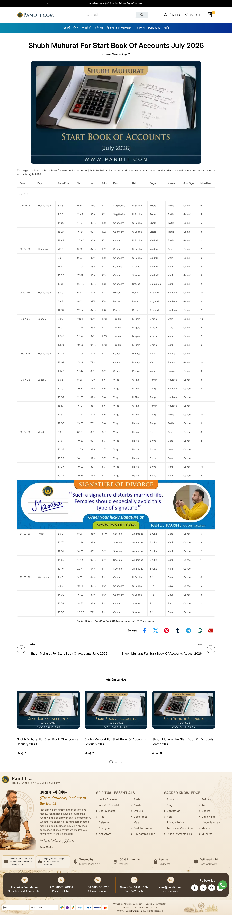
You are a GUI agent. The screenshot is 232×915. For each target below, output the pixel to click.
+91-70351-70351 (61, 887)
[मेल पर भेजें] (211, 630)
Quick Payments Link (179, 834)
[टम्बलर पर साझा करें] (177, 630)
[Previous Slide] (49, 3)
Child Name (209, 816)
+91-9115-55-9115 (97, 887)
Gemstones (140, 816)
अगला (200, 644)
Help (169, 816)
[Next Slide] (182, 3)
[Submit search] (142, 15)
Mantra (206, 828)
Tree (101, 816)
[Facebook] (194, 887)
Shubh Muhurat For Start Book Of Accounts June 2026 (68, 653)
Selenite (104, 822)
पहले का (32, 644)
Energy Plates (107, 810)
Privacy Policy (175, 822)
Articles (206, 799)
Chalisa (206, 810)
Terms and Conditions (180, 828)
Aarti (204, 805)
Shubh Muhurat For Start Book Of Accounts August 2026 (162, 653)
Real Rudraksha (143, 828)
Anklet (137, 799)
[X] (203, 887)
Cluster (138, 805)
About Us (172, 799)
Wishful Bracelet (109, 805)
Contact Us (173, 810)
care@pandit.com (170, 887)
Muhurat (207, 834)
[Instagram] (211, 887)
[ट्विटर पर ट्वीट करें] (155, 630)
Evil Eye (138, 810)
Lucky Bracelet (108, 799)
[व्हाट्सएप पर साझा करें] (199, 630)
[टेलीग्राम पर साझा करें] (188, 630)
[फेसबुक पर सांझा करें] (144, 630)
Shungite (104, 828)
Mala (136, 822)
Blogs (170, 805)
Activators (105, 834)
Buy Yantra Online (144, 834)
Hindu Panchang (211, 822)
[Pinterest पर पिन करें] (166, 630)
